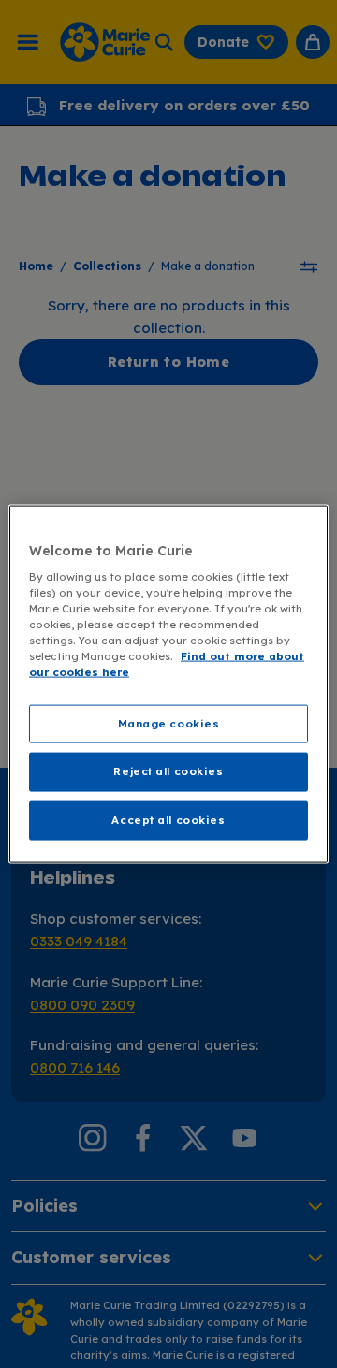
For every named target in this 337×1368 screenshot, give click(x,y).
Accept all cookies (168, 820)
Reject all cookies (168, 771)
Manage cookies (169, 722)
